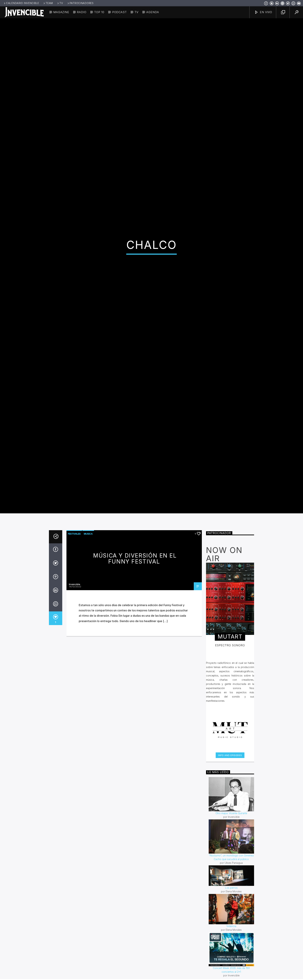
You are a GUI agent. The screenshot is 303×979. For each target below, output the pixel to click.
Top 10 (99, 12)
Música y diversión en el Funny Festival (135, 597)
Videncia (231, 965)
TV (61, 3)
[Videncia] (231, 948)
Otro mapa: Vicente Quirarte (231, 852)
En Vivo (265, 12)
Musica (88, 572)
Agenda (152, 12)
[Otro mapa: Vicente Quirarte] (231, 833)
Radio (81, 12)
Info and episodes (230, 794)
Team (49, 3)
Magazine (61, 12)
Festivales (74, 572)
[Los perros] (231, 914)
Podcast (119, 12)
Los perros (231, 926)
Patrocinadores (82, 3)
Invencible (74, 623)
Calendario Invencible (22, 3)
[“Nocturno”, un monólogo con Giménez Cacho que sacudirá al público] (231, 875)
